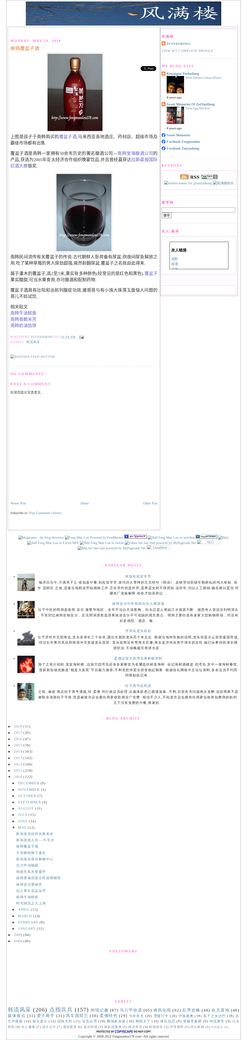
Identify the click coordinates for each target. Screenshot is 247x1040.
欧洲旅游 (156, 1027)
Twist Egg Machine (198, 108)
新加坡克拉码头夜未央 (34, 834)
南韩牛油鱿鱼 (23, 313)
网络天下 (143, 1021)
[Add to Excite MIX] (53, 543)
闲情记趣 (100, 1010)
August (26, 808)
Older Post (150, 503)
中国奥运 (217, 1027)
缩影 (174, 259)
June (23, 821)
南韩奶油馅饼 (23, 325)
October (27, 796)
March (25, 916)
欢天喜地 (220, 1010)
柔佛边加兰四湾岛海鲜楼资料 (138, 658)
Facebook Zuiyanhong (183, 148)
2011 (18, 770)
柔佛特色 (108, 1015)
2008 (18, 941)
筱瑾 (174, 264)
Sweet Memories (178, 135)
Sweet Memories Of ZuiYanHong (191, 104)
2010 (18, 777)
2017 (18, 733)
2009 (18, 935)
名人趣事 (28, 1027)
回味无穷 (64, 1021)
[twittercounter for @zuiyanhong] (188, 183)
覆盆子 (151, 273)
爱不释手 (46, 1015)
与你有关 (136, 1016)
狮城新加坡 (116, 1021)
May (23, 827)
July (23, 815)
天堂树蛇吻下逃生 (31, 853)
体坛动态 (167, 1021)
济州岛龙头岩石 (138, 631)
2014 (18, 751)
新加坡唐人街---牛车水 (35, 840)
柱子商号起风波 (138, 686)
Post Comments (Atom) (45, 513)
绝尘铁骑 (198, 1027)
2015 (18, 745)
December (29, 783)
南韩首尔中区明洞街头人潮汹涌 (138, 604)
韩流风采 (33, 342)
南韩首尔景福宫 (29, 884)
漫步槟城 (90, 1027)
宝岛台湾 (89, 1021)
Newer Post (18, 503)
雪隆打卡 (161, 1016)
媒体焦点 (17, 1015)
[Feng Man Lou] (135, 537)
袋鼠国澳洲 (113, 1027)
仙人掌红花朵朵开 (31, 891)
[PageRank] (209, 178)
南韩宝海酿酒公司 (135, 153)
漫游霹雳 (70, 1027)
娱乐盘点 (40, 1021)
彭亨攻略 (191, 1010)
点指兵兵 (61, 1010)
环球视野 (177, 1027)
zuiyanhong (178, 44)
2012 (18, 764)
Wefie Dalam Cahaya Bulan (203, 77)
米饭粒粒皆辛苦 (138, 576)
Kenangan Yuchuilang (183, 74)
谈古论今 (49, 1027)
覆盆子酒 (68, 136)
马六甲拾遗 (131, 1010)
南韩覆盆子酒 (24, 48)
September (30, 802)
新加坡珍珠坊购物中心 (34, 859)
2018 (18, 726)
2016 (18, 739)
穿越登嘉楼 (192, 1021)
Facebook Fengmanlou (183, 142)
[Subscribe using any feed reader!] (32, 356)
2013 (18, 758)
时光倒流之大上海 (31, 903)
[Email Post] (81, 337)
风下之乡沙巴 (214, 1016)
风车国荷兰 (77, 1015)
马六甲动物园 (27, 865)
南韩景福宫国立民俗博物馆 (38, 878)
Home (85, 503)
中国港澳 (185, 1016)
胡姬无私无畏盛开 (31, 872)
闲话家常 (217, 1021)
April (24, 909)
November (29, 790)
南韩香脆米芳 (23, 319)
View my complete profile (187, 51)
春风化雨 (162, 1010)
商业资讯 (135, 1027)
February (29, 922)
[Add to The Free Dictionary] (206, 537)
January (27, 928)
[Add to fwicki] (102, 543)
